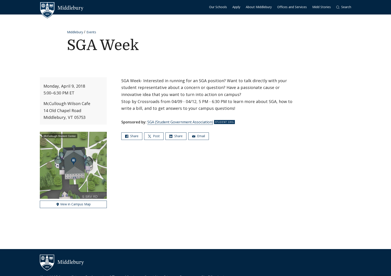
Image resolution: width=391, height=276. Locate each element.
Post (156, 136)
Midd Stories (321, 7)
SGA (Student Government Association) (180, 122)
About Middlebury (259, 7)
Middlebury (75, 32)
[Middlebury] (61, 7)
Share (133, 136)
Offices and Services (292, 7)
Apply (236, 7)
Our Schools (218, 7)
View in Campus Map (75, 204)
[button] (343, 7)
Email (200, 136)
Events (91, 32)
